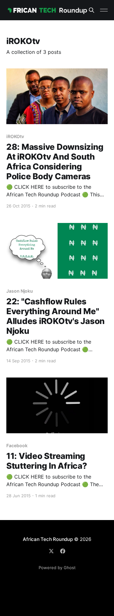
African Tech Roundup (48, 539)
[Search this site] (91, 10)
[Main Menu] (104, 10)
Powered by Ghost (57, 567)
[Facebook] (62, 551)
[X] (51, 551)
